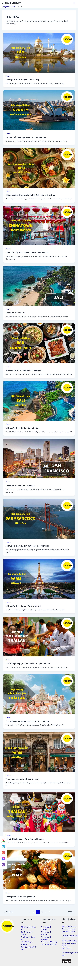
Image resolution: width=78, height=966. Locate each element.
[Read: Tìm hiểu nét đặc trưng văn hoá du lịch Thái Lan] (39, 694)
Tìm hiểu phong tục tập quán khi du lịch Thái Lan (28, 664)
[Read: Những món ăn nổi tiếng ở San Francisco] (39, 343)
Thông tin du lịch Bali (15, 313)
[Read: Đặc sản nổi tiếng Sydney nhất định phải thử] (39, 110)
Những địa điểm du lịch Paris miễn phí (23, 606)
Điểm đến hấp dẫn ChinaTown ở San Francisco (27, 253)
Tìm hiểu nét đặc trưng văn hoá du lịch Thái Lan (27, 721)
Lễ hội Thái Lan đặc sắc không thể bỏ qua (25, 839)
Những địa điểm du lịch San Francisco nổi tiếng (27, 546)
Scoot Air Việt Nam (11, 3)
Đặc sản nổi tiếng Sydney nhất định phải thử (26, 137)
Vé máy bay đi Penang (49, 942)
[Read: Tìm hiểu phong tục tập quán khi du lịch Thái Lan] (39, 636)
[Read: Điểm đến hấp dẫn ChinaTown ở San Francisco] (39, 225)
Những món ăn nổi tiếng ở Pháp (20, 897)
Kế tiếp (70, 912)
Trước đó (8, 912)
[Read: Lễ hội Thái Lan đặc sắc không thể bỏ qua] (39, 812)
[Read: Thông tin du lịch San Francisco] (39, 458)
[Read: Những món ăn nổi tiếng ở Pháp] (39, 869)
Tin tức (12, 7)
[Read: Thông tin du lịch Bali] (39, 285)
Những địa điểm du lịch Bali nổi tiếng (23, 428)
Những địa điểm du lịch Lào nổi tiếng (22, 80)
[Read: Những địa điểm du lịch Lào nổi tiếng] (39, 52)
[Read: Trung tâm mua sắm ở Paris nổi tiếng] (39, 751)
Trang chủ (5, 7)
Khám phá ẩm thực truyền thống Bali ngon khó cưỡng (30, 195)
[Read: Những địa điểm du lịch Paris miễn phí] (39, 579)
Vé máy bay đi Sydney (49, 944)
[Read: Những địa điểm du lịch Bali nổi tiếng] (39, 401)
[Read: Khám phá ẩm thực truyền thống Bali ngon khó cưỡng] (39, 167)
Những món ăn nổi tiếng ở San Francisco (24, 370)
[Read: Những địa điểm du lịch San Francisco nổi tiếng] (39, 518)
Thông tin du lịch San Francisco (20, 486)
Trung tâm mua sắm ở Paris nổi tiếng (22, 779)
